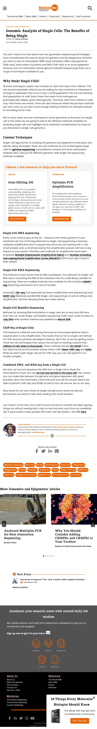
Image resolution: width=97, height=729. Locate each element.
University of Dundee (66, 427)
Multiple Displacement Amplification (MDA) (39, 254)
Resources (68, 16)
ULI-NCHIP (76, 475)
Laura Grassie (21, 39)
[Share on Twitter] (43, 451)
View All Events (20, 587)
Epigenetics (78, 465)
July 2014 (8, 319)
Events (43, 16)
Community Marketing (17, 702)
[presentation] (23, 509)
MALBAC (32, 470)
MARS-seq (9, 295)
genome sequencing (23, 149)
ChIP (39, 465)
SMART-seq (44, 475)
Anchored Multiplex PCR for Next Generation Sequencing (23, 534)
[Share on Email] (56, 451)
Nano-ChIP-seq (71, 349)
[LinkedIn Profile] (52, 436)
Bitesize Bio (39, 432)
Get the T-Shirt (13, 690)
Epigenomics (10, 470)
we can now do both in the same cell (56, 372)
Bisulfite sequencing (13, 465)
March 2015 (64, 319)
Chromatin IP (51, 465)
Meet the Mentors (15, 682)
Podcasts (54, 16)
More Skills (31, 16)
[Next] (93, 524)
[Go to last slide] (4, 524)
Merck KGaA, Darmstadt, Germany (74, 546)
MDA (55, 470)
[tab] (43, 556)
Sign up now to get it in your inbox (26, 633)
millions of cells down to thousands (23, 346)
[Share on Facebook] (37, 451)
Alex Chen (11, 542)
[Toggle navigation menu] (5, 8)
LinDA (88, 349)
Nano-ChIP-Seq (68, 470)
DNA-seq (65, 465)
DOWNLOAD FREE (61, 219)
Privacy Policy (38, 723)
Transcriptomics (60, 475)
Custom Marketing (15, 705)
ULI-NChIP (75, 346)
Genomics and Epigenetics (17, 27)
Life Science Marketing (17, 700)
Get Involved (83, 16)
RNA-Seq (82, 470)
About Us (11, 679)
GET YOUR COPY (17, 219)
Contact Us (12, 687)
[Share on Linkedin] (50, 451)
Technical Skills (15, 16)
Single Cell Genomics (26, 475)
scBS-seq (9, 475)
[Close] (94, 697)
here (83, 411)
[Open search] (90, 8)
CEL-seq (20, 292)
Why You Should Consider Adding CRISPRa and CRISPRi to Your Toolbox (74, 536)
